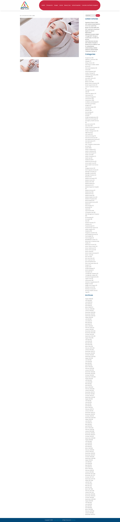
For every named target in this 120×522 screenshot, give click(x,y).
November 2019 (89, 434)
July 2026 (87, 300)
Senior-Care (88, 255)
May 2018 (87, 465)
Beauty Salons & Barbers (91, 83)
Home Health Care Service (91, 165)
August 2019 (88, 439)
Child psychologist (89, 97)
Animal (61, 5)
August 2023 (88, 358)
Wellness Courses (89, 289)
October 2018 (88, 456)
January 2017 (88, 492)
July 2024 (87, 339)
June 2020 (87, 422)
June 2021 (87, 402)
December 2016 (89, 494)
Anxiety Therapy (89, 73)
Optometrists (88, 210)
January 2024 (88, 349)
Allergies (87, 61)
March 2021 (88, 407)
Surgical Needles (89, 268)
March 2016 (88, 509)
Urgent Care (88, 278)
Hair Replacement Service (91, 139)
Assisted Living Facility (90, 75)
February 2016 (88, 511)
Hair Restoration (89, 141)
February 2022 (88, 389)
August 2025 (88, 317)
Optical (87, 209)
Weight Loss (88, 283)
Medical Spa (88, 192)
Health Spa (88, 158)
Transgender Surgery (90, 275)
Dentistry (87, 110)
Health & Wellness (89, 151)
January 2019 (88, 451)
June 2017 (87, 484)
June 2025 (87, 321)
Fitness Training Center (91, 131)
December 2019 (89, 433)
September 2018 (89, 458)
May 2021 (87, 404)
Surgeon (87, 265)
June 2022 (87, 382)
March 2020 (88, 428)
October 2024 (88, 334)
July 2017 (87, 482)
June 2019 (87, 443)
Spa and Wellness (89, 261)
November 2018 (89, 455)
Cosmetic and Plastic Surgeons (90, 5)
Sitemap (73, 520)
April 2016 (87, 507)
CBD (86, 92)
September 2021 (89, 397)
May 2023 (87, 363)
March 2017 (88, 489)
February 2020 (88, 429)
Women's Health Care (90, 290)
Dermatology (88, 112)
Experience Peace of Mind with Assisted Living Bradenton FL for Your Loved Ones (92, 24)
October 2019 (88, 436)
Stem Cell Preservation (90, 263)
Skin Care (87, 256)
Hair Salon (87, 142)
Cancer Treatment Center (91, 86)
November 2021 (89, 394)
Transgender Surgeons (90, 273)
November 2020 (89, 414)
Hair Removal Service (90, 137)
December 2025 (89, 312)
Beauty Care (67, 5)
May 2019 (87, 445)
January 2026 (88, 310)
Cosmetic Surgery (89, 107)
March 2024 (88, 346)
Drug (86, 115)
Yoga (86, 292)
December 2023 (89, 351)
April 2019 (87, 446)
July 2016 (87, 502)
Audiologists (88, 76)
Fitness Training (89, 129)
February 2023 (88, 368)
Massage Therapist (90, 171)
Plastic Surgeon (89, 229)
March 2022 (88, 387)
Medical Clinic (88, 182)
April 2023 (87, 365)
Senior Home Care (89, 249)
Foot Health (88, 134)
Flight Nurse (88, 132)
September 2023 (89, 356)
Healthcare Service (90, 161)
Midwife (87, 204)
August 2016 (88, 501)
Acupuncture (88, 58)
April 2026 (87, 305)
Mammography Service (91, 170)
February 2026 (88, 309)
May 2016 (87, 506)
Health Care (88, 154)
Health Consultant (89, 156)
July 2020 (87, 421)
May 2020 (87, 424)
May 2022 (87, 383)
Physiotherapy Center (90, 227)
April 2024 (87, 344)
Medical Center (89, 180)
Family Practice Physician (91, 127)
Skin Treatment (89, 260)
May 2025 (87, 322)
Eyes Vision (87, 125)
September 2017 (89, 479)
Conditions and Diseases (91, 102)
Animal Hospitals (76, 5)
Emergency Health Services (92, 120)
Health (43, 5)
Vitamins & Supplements (91, 282)
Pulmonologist (88, 238)
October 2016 (88, 497)
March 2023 (88, 366)
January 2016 (88, 513)
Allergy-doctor (89, 63)
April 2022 (87, 385)
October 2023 (88, 355)
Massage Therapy (89, 173)
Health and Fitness (89, 153)
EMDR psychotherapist (90, 119)
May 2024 (87, 343)
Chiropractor (88, 100)
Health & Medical (89, 149)
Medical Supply (89, 195)
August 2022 (88, 378)
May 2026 (87, 304)
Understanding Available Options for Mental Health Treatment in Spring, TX (91, 49)
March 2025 (88, 326)
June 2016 (87, 504)
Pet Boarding (88, 217)
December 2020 (89, 412)
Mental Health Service (90, 202)
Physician (87, 224)
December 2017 (89, 473)
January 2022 (88, 390)
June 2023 (87, 361)
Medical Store (88, 193)
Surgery (56, 5)
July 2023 (87, 360)
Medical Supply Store (90, 197)
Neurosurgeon (88, 205)
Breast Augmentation (90, 85)
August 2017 (88, 480)
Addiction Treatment (90, 59)
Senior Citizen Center (90, 246)
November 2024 (89, 332)
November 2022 (89, 373)
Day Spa (87, 109)
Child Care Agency (89, 93)
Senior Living (88, 251)
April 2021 (87, 405)
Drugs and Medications (90, 117)
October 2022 (88, 375)
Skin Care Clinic (89, 258)
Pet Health (87, 219)
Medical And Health (90, 178)
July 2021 (87, 400)
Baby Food (87, 80)
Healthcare (88, 159)
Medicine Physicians (90, 199)
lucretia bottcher (25, 15)
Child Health (88, 95)
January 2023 (88, 370)
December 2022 (89, 372)
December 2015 (89, 514)
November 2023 (89, 353)
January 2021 (88, 411)
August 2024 (88, 338)
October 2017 (88, 477)
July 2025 (87, 319)
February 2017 (88, 490)
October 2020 (88, 416)
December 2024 (89, 331)
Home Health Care (89, 163)
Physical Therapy (89, 222)
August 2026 (88, 298)
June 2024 (87, 341)
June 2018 (87, 463)
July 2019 (87, 441)
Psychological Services (90, 234)
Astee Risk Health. (58, 520)
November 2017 (89, 475)
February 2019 (88, 450)
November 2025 (89, 314)
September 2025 (89, 315)
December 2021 (89, 392)
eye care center (89, 124)
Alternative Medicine (90, 68)
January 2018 (88, 472)
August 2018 (88, 460)
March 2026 (88, 307)
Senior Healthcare (89, 248)
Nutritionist (87, 207)
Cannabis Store (89, 90)
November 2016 (89, 496)
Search (97, 15)
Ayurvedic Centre (89, 78)
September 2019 (89, 438)
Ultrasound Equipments (91, 277)
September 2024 (89, 336)
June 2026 (87, 302)
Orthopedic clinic (89, 212)
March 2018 (88, 468)
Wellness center (89, 287)
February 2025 (88, 327)
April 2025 (87, 324)
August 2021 (88, 399)
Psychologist (88, 236)
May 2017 (87, 485)
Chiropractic (49, 5)
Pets (86, 221)
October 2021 (88, 395)
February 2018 (88, 470)
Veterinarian (88, 280)
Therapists (87, 272)
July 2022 (87, 380)
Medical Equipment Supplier (92, 187)
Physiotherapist (89, 226)
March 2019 (88, 448)
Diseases (87, 114)
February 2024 (88, 348)
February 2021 (88, 409)
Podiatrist (87, 231)
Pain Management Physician (92, 214)
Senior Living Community (91, 253)
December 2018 (89, 453)
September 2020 (89, 417)
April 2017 (87, 487)
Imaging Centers (89, 168)
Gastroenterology (89, 136)
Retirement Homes (89, 244)
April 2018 (87, 467)
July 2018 (87, 462)
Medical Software (89, 190)
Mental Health (88, 200)
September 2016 (89, 499)
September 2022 (89, 377)
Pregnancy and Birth (90, 232)
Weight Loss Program (90, 285)
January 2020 (88, 431)
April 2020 (87, 426)
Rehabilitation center (90, 239)
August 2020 (88, 419)
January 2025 (88, 329)
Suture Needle (88, 270)
